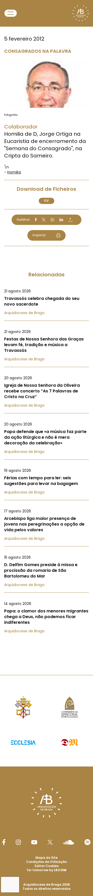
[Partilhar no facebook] (36, 220)
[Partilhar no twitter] (43, 219)
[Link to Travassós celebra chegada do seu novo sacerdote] (46, 301)
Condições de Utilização (46, 862)
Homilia (14, 172)
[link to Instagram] (18, 842)
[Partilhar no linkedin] (61, 220)
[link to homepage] (80, 13)
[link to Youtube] (34, 842)
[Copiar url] (70, 219)
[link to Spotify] (87, 842)
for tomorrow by (46, 870)
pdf (46, 201)
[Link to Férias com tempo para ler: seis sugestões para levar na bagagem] (46, 481)
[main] (46, 327)
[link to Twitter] (50, 842)
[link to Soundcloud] (68, 842)
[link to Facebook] (3, 842)
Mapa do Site (46, 857)
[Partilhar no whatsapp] (52, 220)
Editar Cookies (47, 866)
